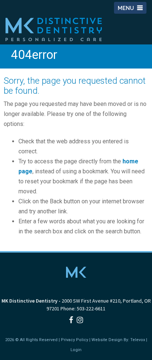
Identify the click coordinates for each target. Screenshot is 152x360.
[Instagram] (80, 320)
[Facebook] (71, 320)
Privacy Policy (74, 339)
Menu (126, 8)
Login (76, 349)
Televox (137, 339)
